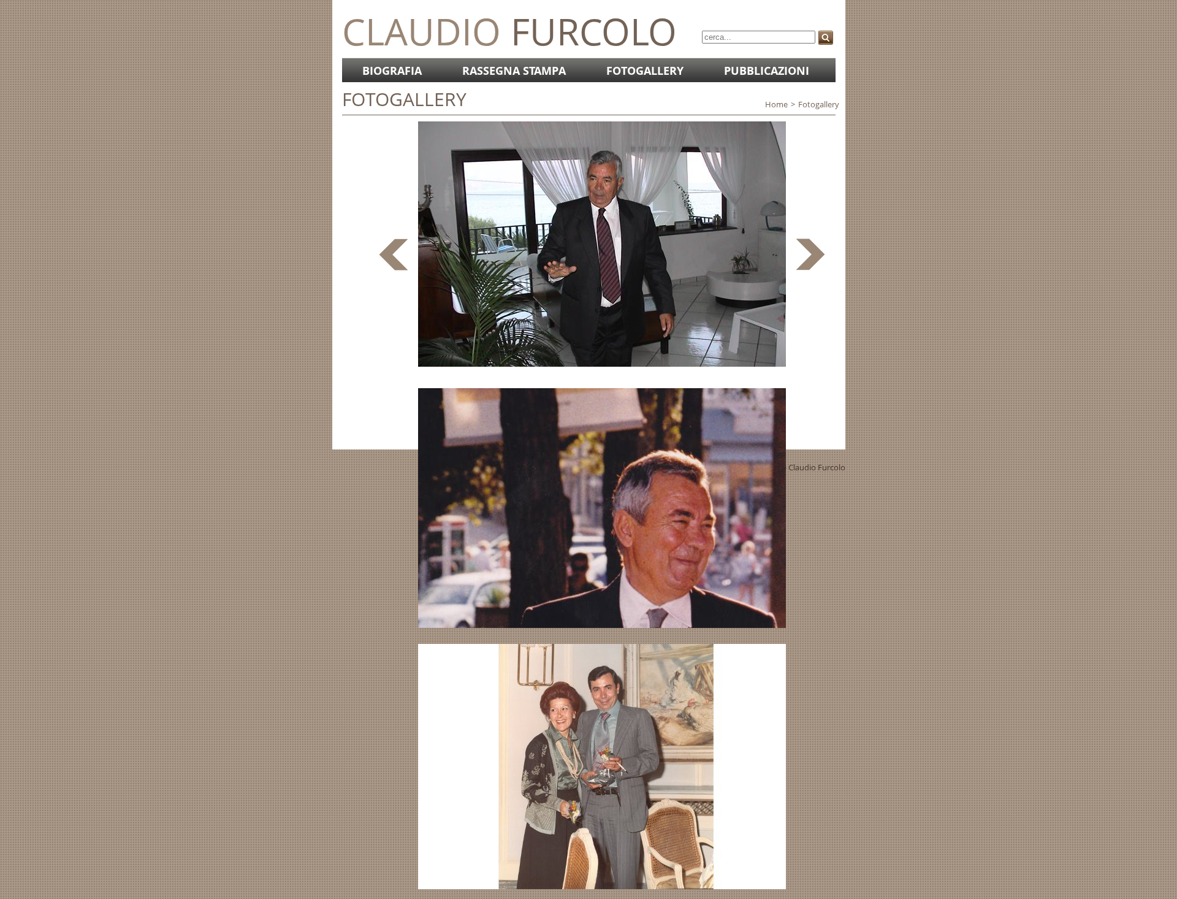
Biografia (392, 70)
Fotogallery (645, 70)
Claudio (509, 31)
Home (776, 104)
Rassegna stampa (514, 70)
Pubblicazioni (766, 70)
